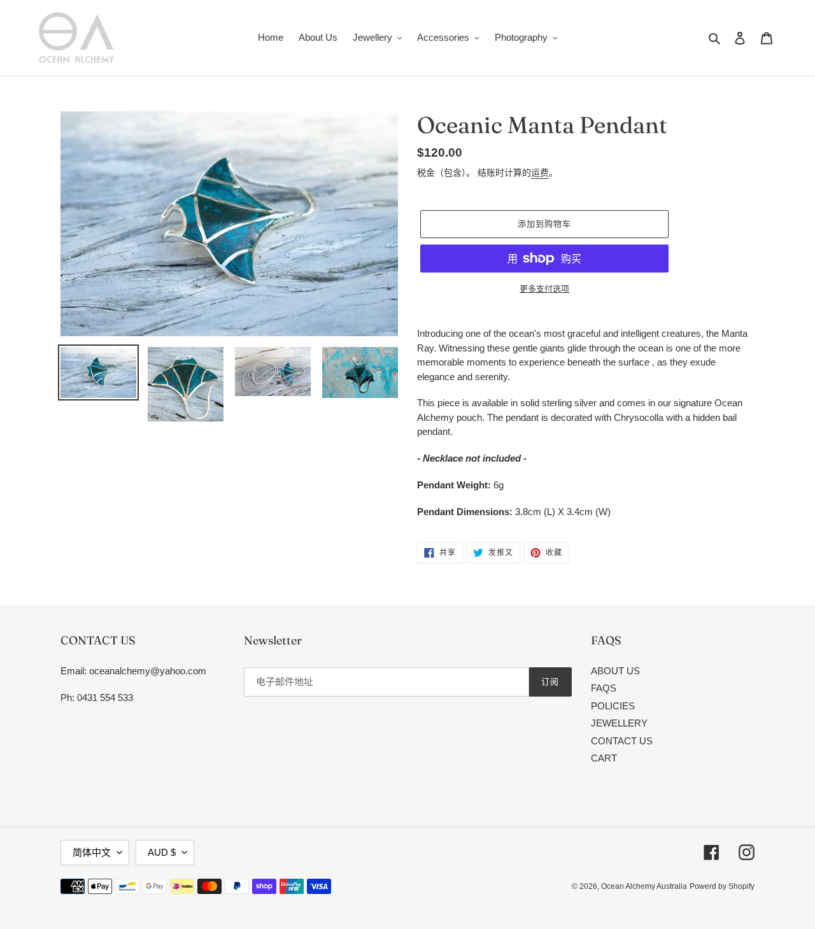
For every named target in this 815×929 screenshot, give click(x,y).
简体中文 (92, 852)
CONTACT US (622, 740)
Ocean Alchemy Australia (644, 886)
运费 (540, 172)
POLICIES (613, 705)
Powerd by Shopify (722, 886)
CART (604, 758)
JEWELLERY (619, 723)
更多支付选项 (544, 289)
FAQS (603, 688)
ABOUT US (615, 670)
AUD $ (162, 852)
